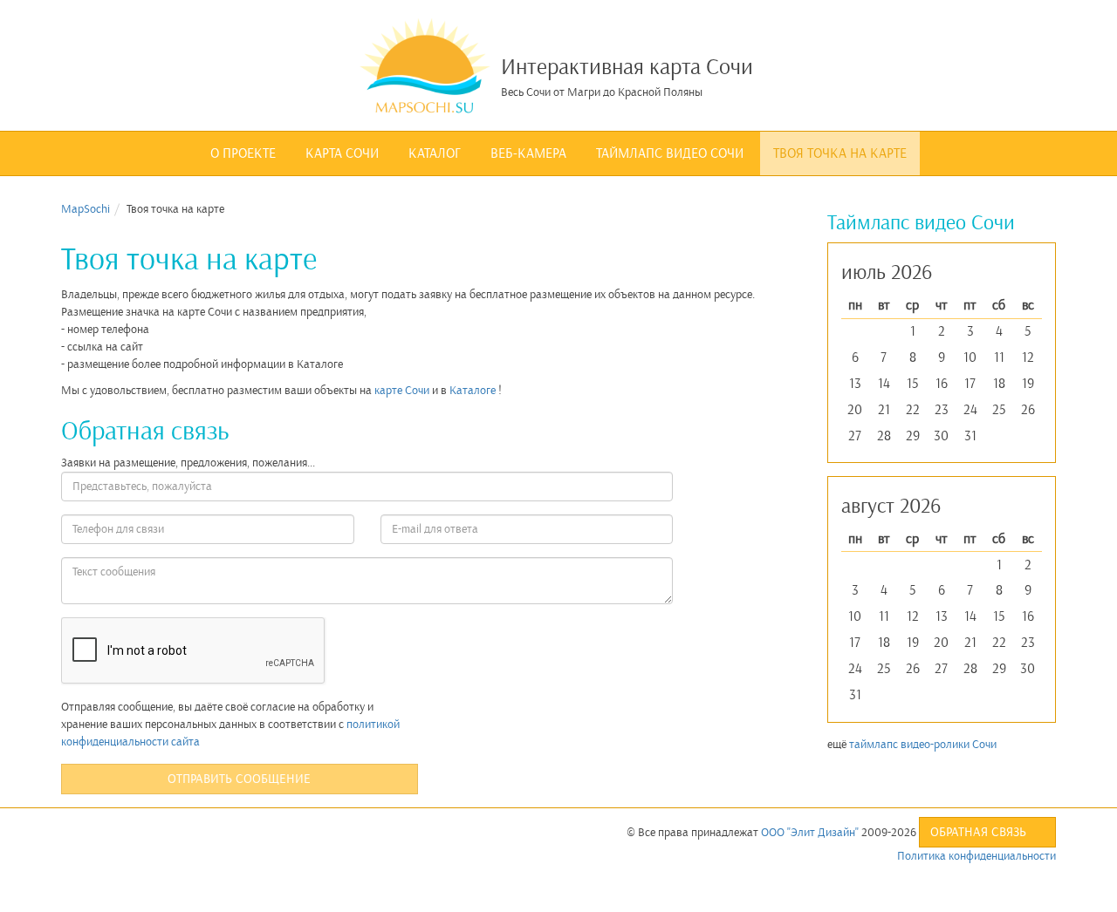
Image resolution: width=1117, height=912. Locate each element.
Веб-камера (528, 153)
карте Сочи (401, 390)
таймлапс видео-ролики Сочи (923, 744)
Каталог (434, 153)
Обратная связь (980, 832)
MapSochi (85, 208)
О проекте (243, 153)
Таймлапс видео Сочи (670, 153)
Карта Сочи (342, 153)
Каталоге (472, 390)
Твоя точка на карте (840, 153)
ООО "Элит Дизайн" (810, 832)
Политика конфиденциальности (976, 855)
